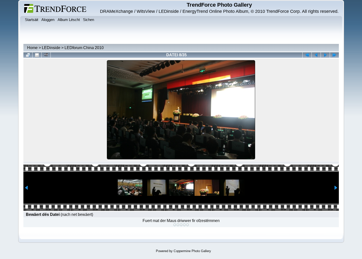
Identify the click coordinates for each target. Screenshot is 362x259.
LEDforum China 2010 (84, 48)
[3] (181, 224)
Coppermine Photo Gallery (192, 251)
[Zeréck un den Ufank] (307, 55)
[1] (174, 224)
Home (32, 48)
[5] (187, 224)
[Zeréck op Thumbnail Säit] (27, 55)
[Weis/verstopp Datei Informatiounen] (37, 55)
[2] (178, 224)
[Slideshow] (46, 55)
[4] (184, 224)
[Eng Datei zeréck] (325, 55)
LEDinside (51, 48)
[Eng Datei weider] (316, 55)
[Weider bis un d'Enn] (334, 55)
